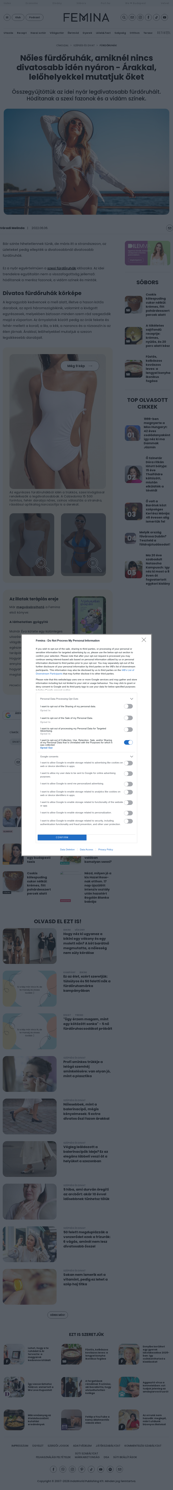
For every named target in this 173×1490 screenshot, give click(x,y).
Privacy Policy (105, 849)
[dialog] (86, 745)
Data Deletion (67, 849)
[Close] (145, 641)
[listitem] (86, 699)
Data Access (86, 849)
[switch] (128, 706)
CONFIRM (62, 837)
